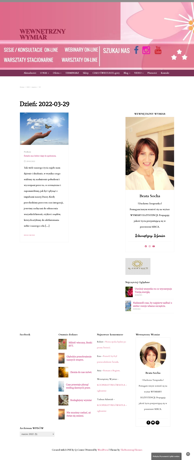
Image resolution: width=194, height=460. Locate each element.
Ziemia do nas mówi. (81, 372)
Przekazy (27, 152)
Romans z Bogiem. (111, 370)
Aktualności (30, 73)
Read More (29, 235)
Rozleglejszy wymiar (81, 400)
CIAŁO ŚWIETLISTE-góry (106, 73)
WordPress (103, 450)
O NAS (44, 73)
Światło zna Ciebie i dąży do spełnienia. (40, 156)
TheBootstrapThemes (131, 450)
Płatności (152, 73)
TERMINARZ (72, 73)
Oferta (56, 73)
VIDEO (138, 73)
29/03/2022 (30, 161)
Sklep (86, 73)
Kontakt (165, 73)
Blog (126, 73)
